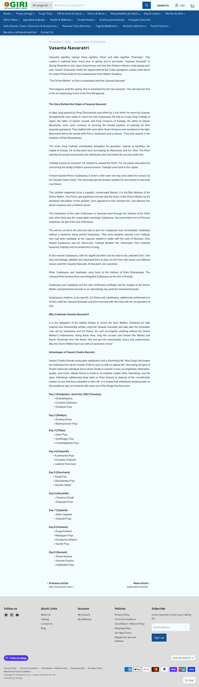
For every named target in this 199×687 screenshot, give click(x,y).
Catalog (45, 619)
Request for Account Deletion (17, 671)
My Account (84, 614)
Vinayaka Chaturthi (139, 19)
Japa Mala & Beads (34, 19)
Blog (43, 628)
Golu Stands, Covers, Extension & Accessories (30, 26)
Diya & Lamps (152, 13)
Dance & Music (97, 13)
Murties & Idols (174, 13)
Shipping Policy (123, 628)
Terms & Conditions (125, 619)
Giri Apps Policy (123, 632)
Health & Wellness (61, 19)
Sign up (159, 637)
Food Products (160, 26)
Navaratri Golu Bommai (76, 26)
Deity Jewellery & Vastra (125, 13)
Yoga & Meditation (107, 26)
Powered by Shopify (13, 678)
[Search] (146, 5)
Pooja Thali (45, 13)
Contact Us (47, 32)
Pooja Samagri (25, 13)
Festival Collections (134, 26)
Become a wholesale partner (20, 32)
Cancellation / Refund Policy (130, 623)
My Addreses (84, 619)
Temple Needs (86, 19)
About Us (46, 614)
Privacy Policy (122, 614)
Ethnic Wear (10, 19)
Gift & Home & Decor (70, 13)
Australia (181, 657)
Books (7, 13)
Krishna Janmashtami (112, 19)
